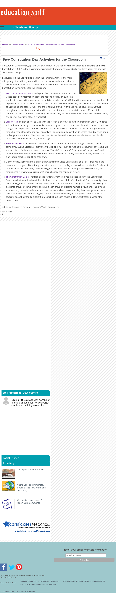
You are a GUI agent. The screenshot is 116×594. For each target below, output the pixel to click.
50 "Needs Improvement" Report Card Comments (29, 501)
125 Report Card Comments (30, 469)
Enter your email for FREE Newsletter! (85, 549)
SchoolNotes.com (7, 591)
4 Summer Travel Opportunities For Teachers (38, 584)
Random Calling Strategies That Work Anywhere (40, 581)
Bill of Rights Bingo (15, 143)
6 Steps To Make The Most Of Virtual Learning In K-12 (84, 581)
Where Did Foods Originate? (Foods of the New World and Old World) (31, 487)
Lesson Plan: (12, 121)
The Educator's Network (25, 591)
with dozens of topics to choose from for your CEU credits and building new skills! (30, 403)
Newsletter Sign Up (26, 27)
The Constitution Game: (17, 176)
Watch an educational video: (19, 93)
